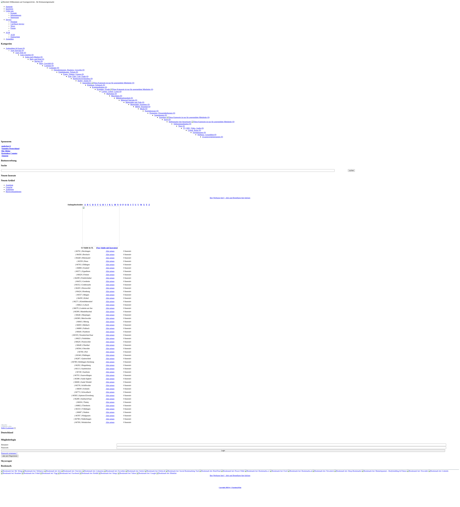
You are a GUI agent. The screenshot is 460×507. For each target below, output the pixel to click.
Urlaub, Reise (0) (194, 130)
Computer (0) (54, 68)
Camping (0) (49, 66)
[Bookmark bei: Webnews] (33, 471)
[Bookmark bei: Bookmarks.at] (300, 471)
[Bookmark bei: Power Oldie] (233, 471)
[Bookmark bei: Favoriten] (115, 471)
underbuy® (6, 146)
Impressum (15, 17)
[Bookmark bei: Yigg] (49, 473)
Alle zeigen (110, 251)
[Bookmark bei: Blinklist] (166, 473)
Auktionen (10, 189)
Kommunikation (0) (99, 87)
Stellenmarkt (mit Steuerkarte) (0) (201, 122)
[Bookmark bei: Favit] (279, 471)
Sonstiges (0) (184, 117)
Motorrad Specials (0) (129, 100)
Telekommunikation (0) (182, 124)
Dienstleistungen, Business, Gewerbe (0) (69, 70)
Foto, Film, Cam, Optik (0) (78, 76)
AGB (13, 35)
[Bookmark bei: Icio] (52, 471)
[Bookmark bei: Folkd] (31, 473)
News (13, 26)
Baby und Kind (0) (37, 59)
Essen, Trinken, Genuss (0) (73, 74)
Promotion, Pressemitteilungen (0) (162, 113)
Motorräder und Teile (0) (135, 102)
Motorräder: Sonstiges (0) (140, 104)
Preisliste (14, 22)
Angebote (9, 185)
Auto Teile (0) (20, 53)
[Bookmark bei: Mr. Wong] (12, 471)
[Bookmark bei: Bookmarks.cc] (257, 471)
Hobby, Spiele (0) (84, 81)
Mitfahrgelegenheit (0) (124, 98)
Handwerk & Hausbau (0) (83, 79)
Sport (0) (167, 120)
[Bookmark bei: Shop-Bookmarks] (348, 471)
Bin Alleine (5, 151)
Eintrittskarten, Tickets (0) (68, 72)
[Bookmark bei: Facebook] (69, 473)
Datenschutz (15, 37)
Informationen (16, 15)
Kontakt (14, 13)
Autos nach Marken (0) (34, 57)
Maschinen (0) (116, 96)
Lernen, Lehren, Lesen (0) (111, 91)
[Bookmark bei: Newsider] (417, 471)
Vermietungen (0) (199, 132)
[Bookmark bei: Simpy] (108, 473)
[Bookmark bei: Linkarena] (93, 471)
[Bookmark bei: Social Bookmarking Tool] (182, 471)
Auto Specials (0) (17, 51)
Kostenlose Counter (9, 153)
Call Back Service (17, 24)
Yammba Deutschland (10, 149)
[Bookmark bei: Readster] (11, 473)
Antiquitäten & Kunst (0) (15, 48)
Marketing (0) (111, 94)
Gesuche (9, 187)
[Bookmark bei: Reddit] (89, 473)
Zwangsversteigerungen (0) (212, 137)
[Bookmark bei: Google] (146, 473)
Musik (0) (143, 109)
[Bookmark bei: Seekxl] (135, 471)
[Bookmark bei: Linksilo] (438, 471)
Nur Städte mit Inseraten (107, 248)
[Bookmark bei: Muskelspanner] (384, 471)
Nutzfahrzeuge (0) (151, 111)
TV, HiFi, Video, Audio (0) (193, 128)
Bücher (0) (38, 61)
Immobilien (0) (108, 83)
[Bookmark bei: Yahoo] (127, 473)
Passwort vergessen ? (9, 453)
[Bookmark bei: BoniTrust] (210, 471)
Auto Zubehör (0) (27, 55)
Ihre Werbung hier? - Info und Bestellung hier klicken (230, 198)
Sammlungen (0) (160, 115)
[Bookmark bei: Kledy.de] (155, 471)
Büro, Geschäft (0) (46, 63)
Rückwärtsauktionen (13, 192)
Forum (13, 28)
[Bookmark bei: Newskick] (323, 471)
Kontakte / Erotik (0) (125, 89)
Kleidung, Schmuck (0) (96, 85)
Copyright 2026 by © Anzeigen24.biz (230, 487)
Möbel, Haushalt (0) (142, 107)
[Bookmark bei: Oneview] (71, 471)
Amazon (4, 156)
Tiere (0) (181, 126)
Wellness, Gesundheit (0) (206, 135)
